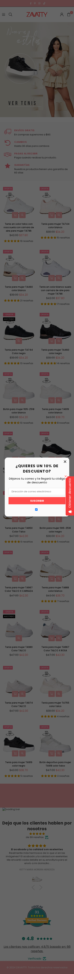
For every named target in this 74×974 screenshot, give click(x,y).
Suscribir (37, 501)
